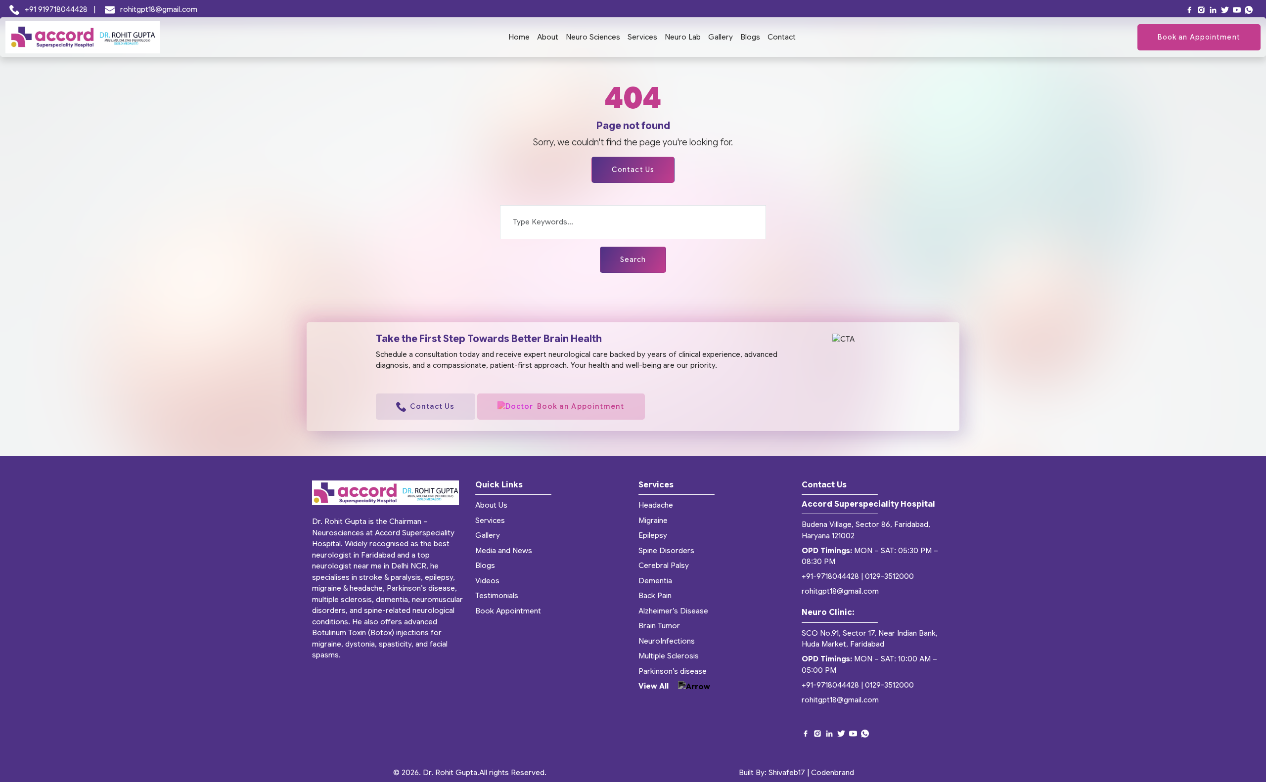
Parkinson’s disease (672, 671)
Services (642, 37)
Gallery (720, 37)
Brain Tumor (659, 625)
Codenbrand (832, 772)
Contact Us (633, 169)
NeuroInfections (666, 641)
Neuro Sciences (593, 37)
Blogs (750, 37)
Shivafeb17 (787, 772)
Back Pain (655, 595)
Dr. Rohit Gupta (450, 772)
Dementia (655, 580)
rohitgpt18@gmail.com (157, 9)
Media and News (503, 550)
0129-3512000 (889, 576)
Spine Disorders (666, 550)
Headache (655, 505)
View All (654, 686)
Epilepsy (652, 535)
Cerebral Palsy (663, 565)
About (547, 37)
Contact (782, 37)
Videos (487, 580)
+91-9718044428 (830, 576)
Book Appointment (508, 611)
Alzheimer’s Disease (673, 611)
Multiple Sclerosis (668, 656)
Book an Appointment (1199, 37)
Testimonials (496, 595)
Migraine (653, 520)
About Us (491, 505)
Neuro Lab (683, 37)
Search (633, 259)
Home (519, 37)
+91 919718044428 (56, 9)
